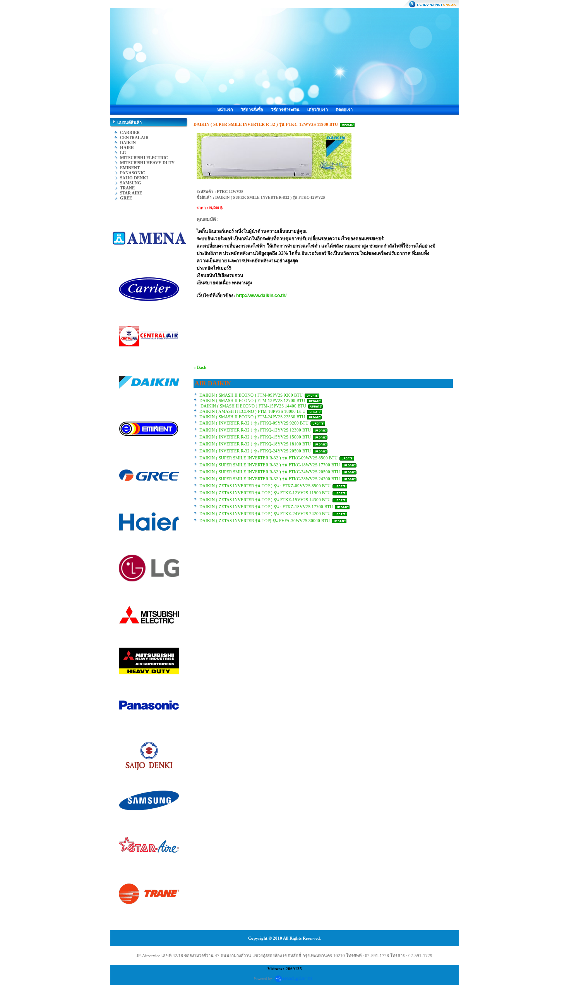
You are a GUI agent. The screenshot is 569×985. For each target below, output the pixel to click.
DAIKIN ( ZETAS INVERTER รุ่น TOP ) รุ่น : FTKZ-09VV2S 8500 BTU (265, 485)
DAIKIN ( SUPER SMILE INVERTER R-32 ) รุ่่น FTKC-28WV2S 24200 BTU (269, 478)
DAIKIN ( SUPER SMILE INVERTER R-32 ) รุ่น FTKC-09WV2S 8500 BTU (269, 458)
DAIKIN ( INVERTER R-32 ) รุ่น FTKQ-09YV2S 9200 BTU (254, 423)
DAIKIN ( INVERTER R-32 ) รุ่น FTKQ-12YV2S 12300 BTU (255, 430)
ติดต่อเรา (344, 109)
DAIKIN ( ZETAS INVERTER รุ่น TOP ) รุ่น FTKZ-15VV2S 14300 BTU (265, 499)
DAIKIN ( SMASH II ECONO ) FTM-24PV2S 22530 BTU (252, 416)
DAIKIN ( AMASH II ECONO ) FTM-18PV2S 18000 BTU (253, 411)
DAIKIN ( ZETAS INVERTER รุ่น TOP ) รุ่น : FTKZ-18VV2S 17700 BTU (266, 506)
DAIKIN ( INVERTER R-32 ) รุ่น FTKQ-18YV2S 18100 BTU (255, 444)
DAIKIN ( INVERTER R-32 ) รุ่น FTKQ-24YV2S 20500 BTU (255, 451)
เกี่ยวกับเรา (317, 109)
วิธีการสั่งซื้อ (252, 109)
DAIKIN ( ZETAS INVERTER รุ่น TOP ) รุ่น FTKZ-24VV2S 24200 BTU (265, 513)
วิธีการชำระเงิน (285, 109)
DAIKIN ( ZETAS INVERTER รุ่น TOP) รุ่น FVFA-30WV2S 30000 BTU (264, 520)
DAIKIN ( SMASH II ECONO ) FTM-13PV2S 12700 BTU (252, 400)
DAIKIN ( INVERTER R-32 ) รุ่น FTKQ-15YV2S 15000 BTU (255, 437)
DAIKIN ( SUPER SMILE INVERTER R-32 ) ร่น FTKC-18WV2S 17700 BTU (270, 464)
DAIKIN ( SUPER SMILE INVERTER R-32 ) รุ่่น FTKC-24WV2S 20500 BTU (269, 471)
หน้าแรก (225, 109)
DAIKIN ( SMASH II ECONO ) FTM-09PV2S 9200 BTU (251, 395)
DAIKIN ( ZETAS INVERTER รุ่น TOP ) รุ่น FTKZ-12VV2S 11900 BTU (265, 492)
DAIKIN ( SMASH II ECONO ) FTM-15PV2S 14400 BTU (253, 406)
